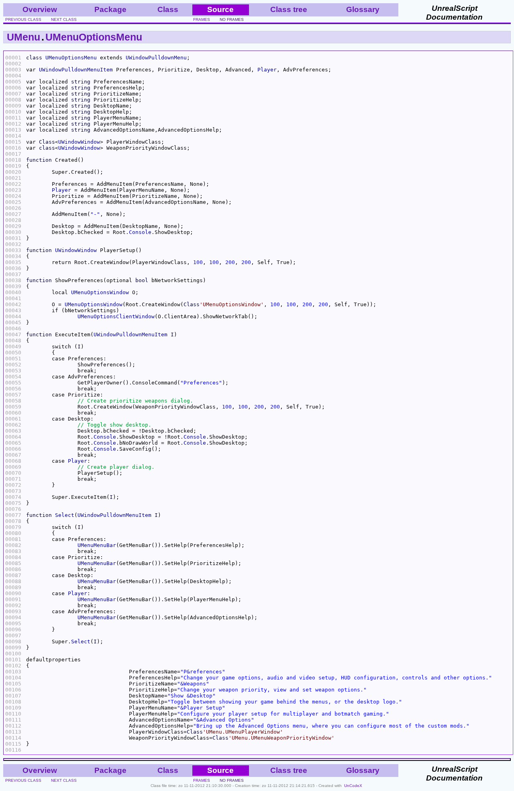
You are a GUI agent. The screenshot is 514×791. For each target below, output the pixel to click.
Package (110, 9)
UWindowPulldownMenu (156, 58)
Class (167, 9)
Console (140, 232)
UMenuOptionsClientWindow (116, 316)
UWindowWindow (79, 142)
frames (201, 19)
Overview (39, 9)
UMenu (23, 37)
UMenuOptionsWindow (100, 292)
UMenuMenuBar (97, 545)
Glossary (362, 9)
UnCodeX (353, 785)
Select (64, 515)
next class (64, 19)
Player (267, 70)
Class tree (288, 9)
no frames (232, 19)
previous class (23, 19)
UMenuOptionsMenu (93, 37)
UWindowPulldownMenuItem (76, 70)
